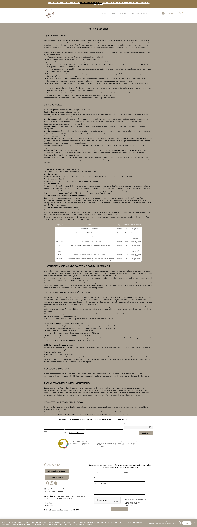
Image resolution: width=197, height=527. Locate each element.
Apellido (66, 424)
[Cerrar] (194, 523)
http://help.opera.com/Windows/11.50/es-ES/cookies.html (75, 335)
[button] (182, 13)
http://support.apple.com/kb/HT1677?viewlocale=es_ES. (75, 331)
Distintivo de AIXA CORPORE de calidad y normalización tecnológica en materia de (92, 442)
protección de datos (118, 442)
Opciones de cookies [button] (156, 523)
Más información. (90, 340)
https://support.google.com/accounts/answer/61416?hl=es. (76, 333)
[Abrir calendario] (150, 427)
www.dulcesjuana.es (51, 271)
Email (86, 424)
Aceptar (187, 523)
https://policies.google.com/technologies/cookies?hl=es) (106, 414)
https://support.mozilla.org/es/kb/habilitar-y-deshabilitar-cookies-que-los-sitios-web (85, 328)
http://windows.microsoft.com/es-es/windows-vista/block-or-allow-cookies (89, 326)
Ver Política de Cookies (84, 524)
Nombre (45, 424)
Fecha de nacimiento (132, 424)
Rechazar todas (173, 523)
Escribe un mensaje (100, 483)
